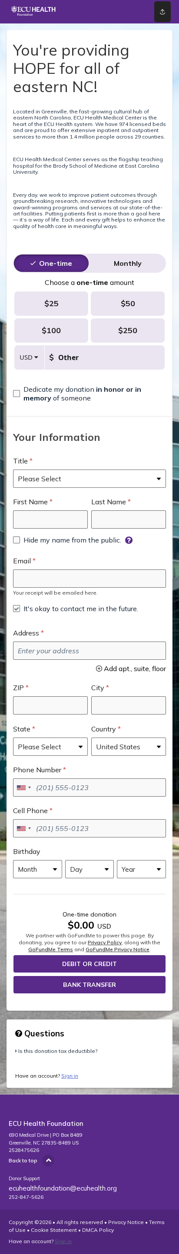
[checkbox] (89, 393)
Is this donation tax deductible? (57, 1051)
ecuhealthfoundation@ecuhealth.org (63, 1188)
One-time (55, 263)
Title (20, 461)
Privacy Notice (126, 1222)
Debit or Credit (89, 964)
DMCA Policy (98, 1230)
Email (22, 560)
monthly (128, 263)
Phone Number (37, 769)
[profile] (130, 11)
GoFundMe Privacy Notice (117, 949)
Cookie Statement (54, 1230)
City (97, 687)
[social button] (162, 11)
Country (103, 729)
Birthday (26, 851)
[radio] (55, 263)
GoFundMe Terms (50, 949)
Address (26, 633)
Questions (43, 1033)
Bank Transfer (89, 985)
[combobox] (23, 787)
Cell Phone (30, 810)
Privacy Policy (105, 942)
